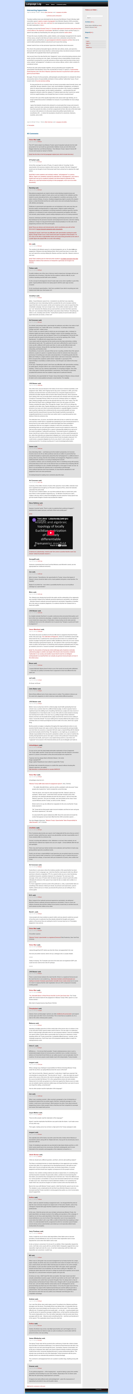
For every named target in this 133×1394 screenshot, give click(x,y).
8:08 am (40, 141)
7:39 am (40, 1199)
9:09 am (40, 270)
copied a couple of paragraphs (46, 21)
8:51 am (40, 1325)
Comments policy (61, 4)
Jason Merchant (35, 629)
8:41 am (40, 246)
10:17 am (40, 482)
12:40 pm (40, 665)
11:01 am (40, 594)
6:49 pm (40, 992)
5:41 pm (40, 1340)
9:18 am (40, 297)
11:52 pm (40, 1064)
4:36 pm (40, 866)
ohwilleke (32, 828)
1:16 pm (40, 690)
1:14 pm (40, 680)
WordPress (89, 47)
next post (58, 15)
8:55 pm (40, 1025)
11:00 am (40, 573)
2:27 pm (40, 747)
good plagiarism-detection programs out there (60, 40)
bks (30, 244)
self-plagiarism (63, 174)
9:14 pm (40, 1047)
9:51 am (40, 322)
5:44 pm (40, 1301)
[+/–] (92, 22)
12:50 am (40, 1096)
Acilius (31, 1197)
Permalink (31, 125)
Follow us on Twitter (91, 10)
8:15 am (40, 161)
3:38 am (40, 1156)
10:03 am (40, 385)
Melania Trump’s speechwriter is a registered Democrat (45, 937)
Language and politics (61, 12)
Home (47, 4)
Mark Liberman (48, 12)
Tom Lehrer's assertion (59, 551)
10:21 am (40, 505)
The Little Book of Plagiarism (50, 636)
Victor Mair (33, 139)
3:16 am (40, 1134)
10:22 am (40, 561)
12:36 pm (40, 631)
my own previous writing (43, 81)
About (53, 4)
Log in (87, 41)
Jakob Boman (34, 1154)
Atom (87, 45)
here (35, 23)
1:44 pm (40, 703)
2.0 (88, 43)
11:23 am (40, 612)
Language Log (33, 4)
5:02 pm (40, 930)
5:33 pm (40, 946)
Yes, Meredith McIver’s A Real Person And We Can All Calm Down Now (49, 995)
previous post (51, 15)
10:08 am (40, 448)
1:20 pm (40, 1257)
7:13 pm (40, 1010)
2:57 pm (40, 829)
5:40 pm (40, 973)
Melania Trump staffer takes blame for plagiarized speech (46, 783)
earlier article (68, 32)
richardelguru (34, 745)
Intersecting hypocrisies (37, 10)
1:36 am (40, 1114)
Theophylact (33, 1008)
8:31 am (40, 189)
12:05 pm (40, 1233)
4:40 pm (40, 913)
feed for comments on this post (36, 1386)
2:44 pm (40, 776)
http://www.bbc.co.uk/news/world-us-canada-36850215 (44, 769)
